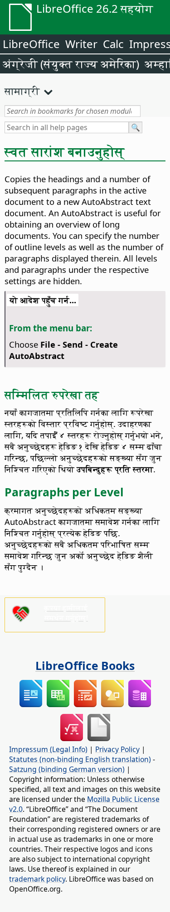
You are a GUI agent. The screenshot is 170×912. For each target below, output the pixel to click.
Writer (81, 43)
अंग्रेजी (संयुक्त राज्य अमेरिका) (71, 63)
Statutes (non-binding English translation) (80, 759)
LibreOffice (31, 43)
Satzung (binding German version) (67, 769)
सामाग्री (22, 90)
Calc (113, 43)
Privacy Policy (117, 749)
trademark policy (37, 879)
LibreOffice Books (85, 665)
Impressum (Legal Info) (48, 749)
